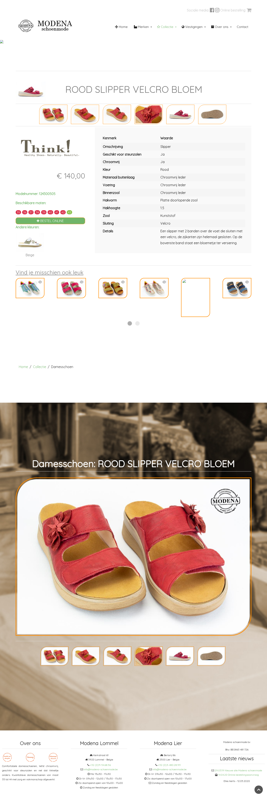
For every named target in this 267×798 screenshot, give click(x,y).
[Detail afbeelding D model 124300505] (180, 114)
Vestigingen (193, 27)
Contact (242, 27)
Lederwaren (176, 66)
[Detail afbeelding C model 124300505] (149, 114)
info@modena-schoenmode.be (101, 769)
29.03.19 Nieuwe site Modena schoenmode (238, 770)
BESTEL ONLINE (51, 221)
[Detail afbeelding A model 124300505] (85, 114)
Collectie (166, 27)
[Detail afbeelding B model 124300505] (117, 114)
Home (123, 27)
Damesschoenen (52, 66)
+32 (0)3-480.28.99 (169, 765)
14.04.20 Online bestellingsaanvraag (238, 774)
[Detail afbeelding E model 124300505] (212, 114)
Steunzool (132, 66)
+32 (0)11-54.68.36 (100, 765)
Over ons (221, 27)
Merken (143, 27)
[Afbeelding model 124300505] (53, 114)
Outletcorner (220, 66)
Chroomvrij (90, 66)
